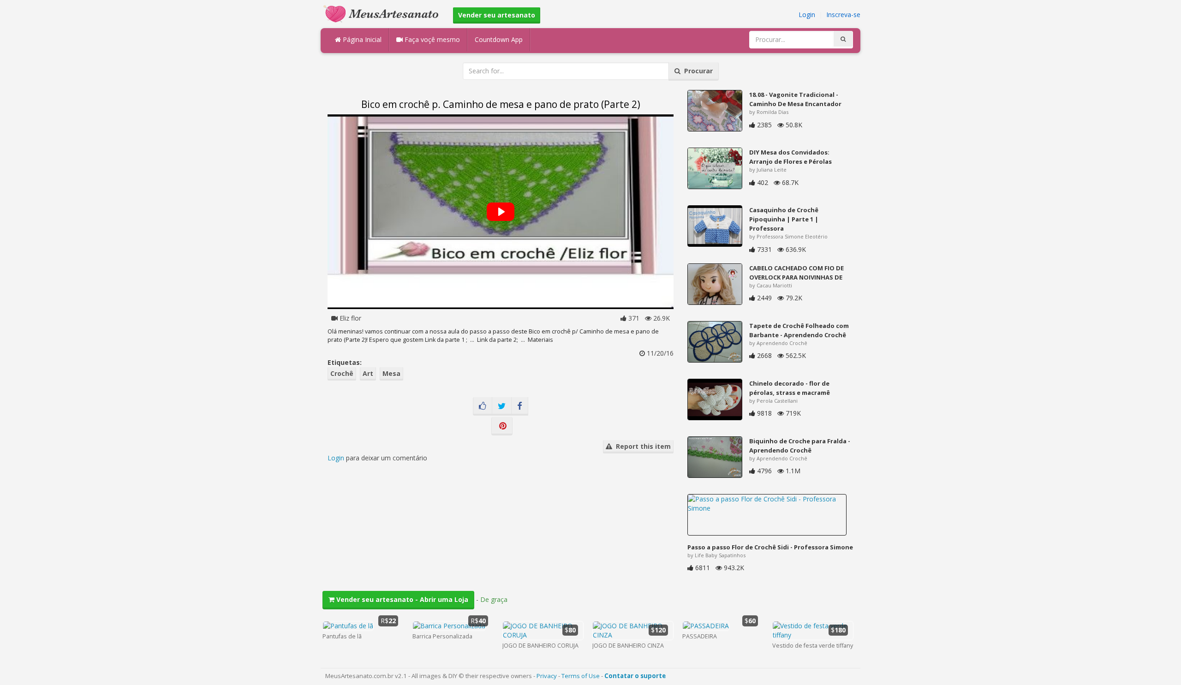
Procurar (696, 70)
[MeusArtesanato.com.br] (383, 13)
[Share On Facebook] (519, 406)
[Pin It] (502, 426)
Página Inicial (361, 39)
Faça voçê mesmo (431, 39)
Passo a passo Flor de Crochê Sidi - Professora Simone (770, 547)
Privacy (547, 676)
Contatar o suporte (635, 676)
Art (368, 373)
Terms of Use (580, 676)
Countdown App (499, 39)
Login (807, 14)
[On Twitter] (502, 406)
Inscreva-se (843, 14)
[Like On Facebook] (482, 406)
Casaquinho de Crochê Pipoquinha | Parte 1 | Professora (783, 219)
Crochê (341, 373)
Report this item (641, 446)
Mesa (391, 373)
